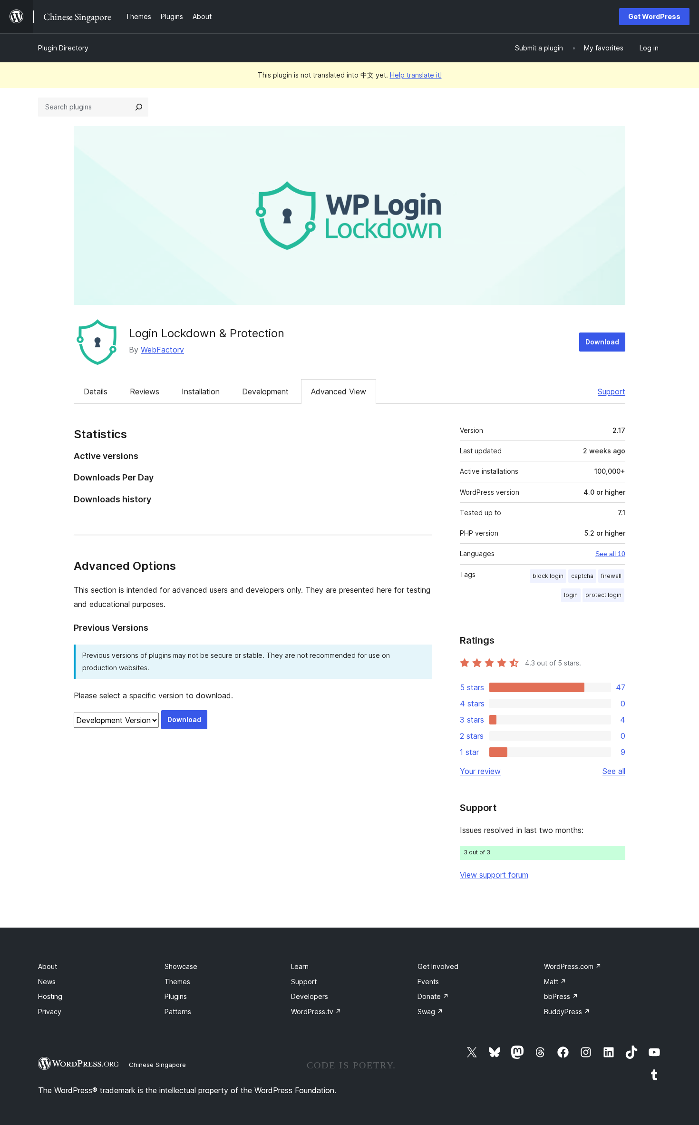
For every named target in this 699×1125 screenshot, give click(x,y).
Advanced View (338, 391)
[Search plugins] (138, 107)
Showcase (181, 966)
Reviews (144, 391)
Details (95, 391)
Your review (480, 771)
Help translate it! (416, 75)
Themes (177, 982)
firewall (611, 575)
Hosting (50, 996)
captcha (582, 575)
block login (548, 575)
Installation (201, 391)
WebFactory (162, 349)
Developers (309, 996)
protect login (603, 594)
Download (602, 342)
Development (265, 391)
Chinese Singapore (157, 1064)
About (47, 966)
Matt (555, 982)
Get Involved (437, 966)
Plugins (176, 996)
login (571, 594)
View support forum (494, 875)
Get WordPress (654, 16)
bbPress (561, 996)
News (47, 982)
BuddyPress (567, 1012)
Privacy (49, 1012)
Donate (433, 996)
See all (613, 771)
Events (428, 982)
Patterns (178, 1012)
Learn (300, 966)
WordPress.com (573, 966)
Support (611, 391)
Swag (430, 1012)
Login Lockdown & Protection (206, 333)
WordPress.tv (316, 1012)
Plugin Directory (63, 48)
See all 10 (610, 554)
